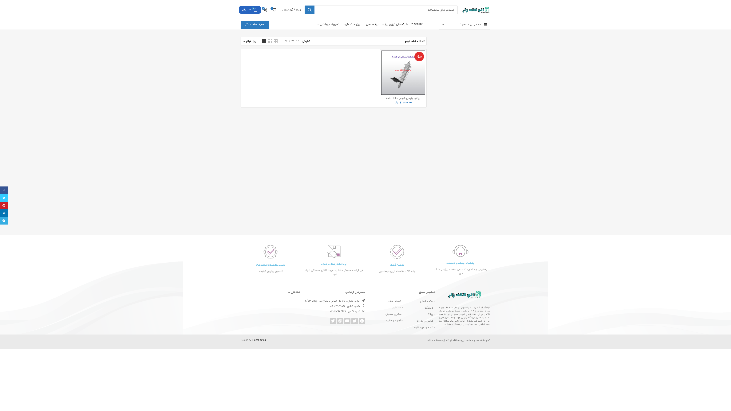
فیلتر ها (247, 41)
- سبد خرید (397, 307)
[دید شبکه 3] (270, 41)
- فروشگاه (430, 308)
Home (421, 41)
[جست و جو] (309, 10)
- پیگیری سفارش (394, 314)
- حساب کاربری (395, 301)
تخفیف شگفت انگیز (255, 25)
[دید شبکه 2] (276, 41)
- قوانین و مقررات (425, 321)
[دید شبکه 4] (264, 41)
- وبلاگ (431, 314)
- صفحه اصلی (427, 301)
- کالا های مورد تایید (424, 327)
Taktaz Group (259, 340)
